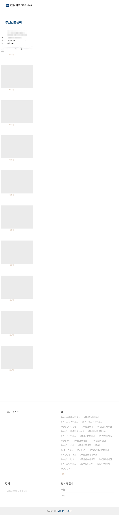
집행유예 (66, 440)
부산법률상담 (85, 445)
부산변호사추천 (105, 426)
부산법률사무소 (69, 454)
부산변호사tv (106, 435)
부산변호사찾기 (82, 440)
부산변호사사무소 (89, 454)
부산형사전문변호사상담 (73, 431)
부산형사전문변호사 (98, 431)
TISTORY (60, 510)
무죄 (98, 445)
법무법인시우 (87, 463)
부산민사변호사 (92, 417)
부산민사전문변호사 (100, 449)
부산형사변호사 (69, 459)
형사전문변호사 (88, 435)
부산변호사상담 (88, 459)
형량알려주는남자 (70, 426)
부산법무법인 (100, 440)
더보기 (63, 473)
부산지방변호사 (69, 463)
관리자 (69, 510)
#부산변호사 (68, 449)
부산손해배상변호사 (71, 417)
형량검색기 (67, 468)
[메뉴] (112, 5)
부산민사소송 (68, 445)
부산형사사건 (106, 459)
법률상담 (82, 449)
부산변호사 (88, 426)
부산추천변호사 (69, 435)
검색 (55, 491)
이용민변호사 (104, 463)
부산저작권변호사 (70, 421)
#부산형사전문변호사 (92, 421)
